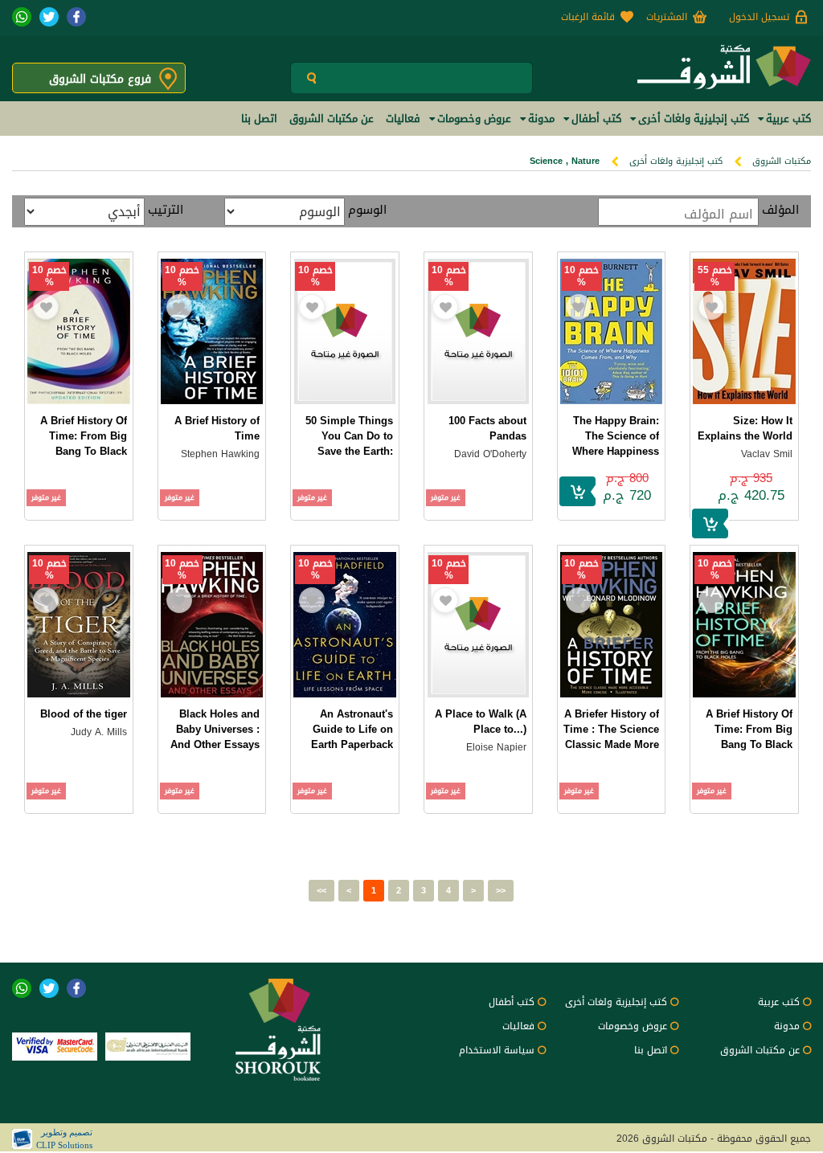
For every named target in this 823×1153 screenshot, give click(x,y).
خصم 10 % (581, 276)
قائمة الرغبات (588, 17)
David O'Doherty (490, 454)
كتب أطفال (511, 1002)
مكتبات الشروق (781, 161)
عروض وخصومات (632, 1026)
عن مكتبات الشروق (760, 1050)
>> (501, 890)
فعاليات (518, 1026)
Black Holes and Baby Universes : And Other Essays (215, 729)
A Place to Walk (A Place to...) (480, 721)
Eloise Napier (496, 747)
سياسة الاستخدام (496, 1050)
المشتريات (666, 17)
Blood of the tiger (83, 714)
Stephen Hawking (220, 454)
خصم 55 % (715, 276)
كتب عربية (779, 1002)
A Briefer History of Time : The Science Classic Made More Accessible (611, 737)
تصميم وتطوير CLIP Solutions (64, 1138)
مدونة (787, 1026)
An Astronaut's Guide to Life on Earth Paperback (352, 729)
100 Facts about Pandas (487, 428)
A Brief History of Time (217, 428)
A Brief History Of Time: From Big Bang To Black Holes (83, 443)
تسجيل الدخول (759, 17)
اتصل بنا (650, 1050)
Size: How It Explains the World (745, 428)
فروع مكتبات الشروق (100, 79)
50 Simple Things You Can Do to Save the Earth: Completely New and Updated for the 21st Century (349, 459)
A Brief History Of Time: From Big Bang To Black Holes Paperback (749, 737)
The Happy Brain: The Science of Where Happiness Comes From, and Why (614, 451)
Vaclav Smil (766, 454)
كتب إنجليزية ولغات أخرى (676, 161)
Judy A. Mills (99, 732)
